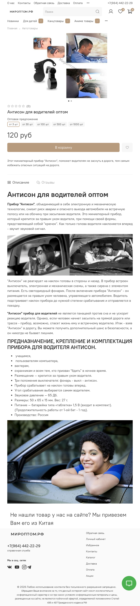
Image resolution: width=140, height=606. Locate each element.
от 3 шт (13, 124)
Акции (89, 575)
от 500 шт (59, 124)
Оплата (78, 3)
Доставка (64, 3)
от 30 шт (27, 124)
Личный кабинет (96, 539)
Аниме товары (83, 21)
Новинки (13, 21)
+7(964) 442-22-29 (120, 3)
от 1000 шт (76, 124)
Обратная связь (44, 3)
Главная (12, 28)
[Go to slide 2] (71, 101)
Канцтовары (56, 21)
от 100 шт (43, 124)
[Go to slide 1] (68, 101)
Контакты (24, 3)
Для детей (30, 21)
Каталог (90, 557)
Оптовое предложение (22, 119)
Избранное (92, 545)
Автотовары (30, 28)
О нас (11, 3)
